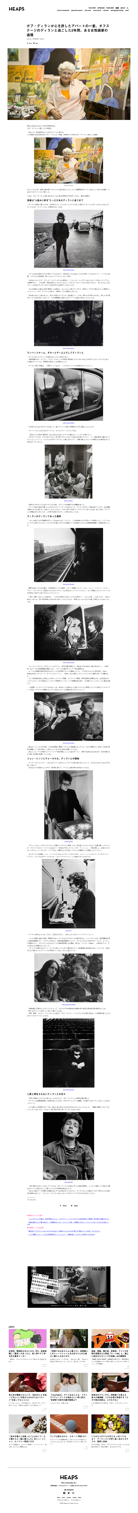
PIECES (45, 1408)
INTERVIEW (35, 39)
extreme (42, 39)
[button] (69, 1490)
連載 (128, 1366)
